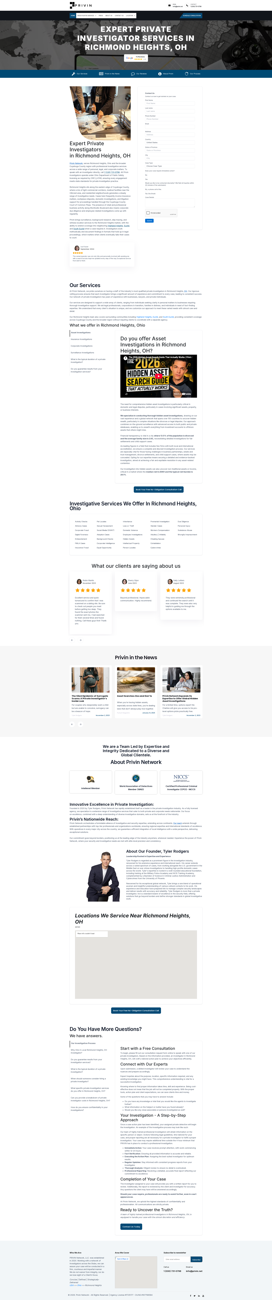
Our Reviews (141, 74)
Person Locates (129, 548)
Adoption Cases (103, 535)
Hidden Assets (128, 539)
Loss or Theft (128, 526)
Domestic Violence (130, 530)
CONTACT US (119, 15)
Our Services (81, 74)
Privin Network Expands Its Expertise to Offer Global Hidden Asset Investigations (180, 698)
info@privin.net (194, 1271)
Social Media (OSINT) (105, 530)
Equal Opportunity (104, 548)
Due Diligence (183, 521)
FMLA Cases (80, 543)
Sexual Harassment (105, 526)
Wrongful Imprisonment (187, 535)
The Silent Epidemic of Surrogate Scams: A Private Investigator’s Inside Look (90, 698)
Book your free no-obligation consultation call (158, 489)
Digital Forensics (81, 535)
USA (72, 1285)
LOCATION (129, 15)
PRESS (101, 15)
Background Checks (105, 539)
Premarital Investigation (160, 521)
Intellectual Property (131, 543)
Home (73, 15)
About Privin (168, 74)
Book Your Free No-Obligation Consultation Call (136, 1010)
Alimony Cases (81, 526)
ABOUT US (108, 15)
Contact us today (131, 1226)
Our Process (195, 74)
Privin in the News (112, 74)
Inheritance (127, 521)
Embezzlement (81, 539)
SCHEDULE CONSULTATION (192, 15)
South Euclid (78, 229)
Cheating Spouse (157, 539)
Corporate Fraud (82, 530)
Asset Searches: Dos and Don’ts (134, 695)
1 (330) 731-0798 (112, 172)
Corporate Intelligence (106, 543)
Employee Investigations (132, 535)
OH (185, 291)
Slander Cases (156, 526)
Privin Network (76, 163)
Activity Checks (81, 521)
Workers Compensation (160, 530)
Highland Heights (115, 226)
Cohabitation (156, 543)
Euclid (126, 226)
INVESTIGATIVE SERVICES (85, 15)
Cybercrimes (156, 548)
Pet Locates (101, 521)
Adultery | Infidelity (158, 535)
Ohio (79, 1285)
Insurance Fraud (82, 548)
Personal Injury (184, 526)
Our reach (177, 823)
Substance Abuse (185, 530)
